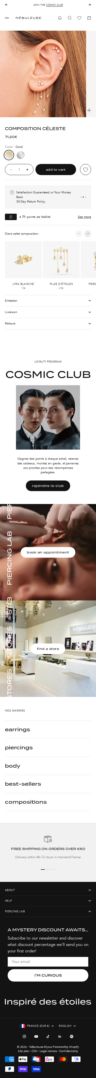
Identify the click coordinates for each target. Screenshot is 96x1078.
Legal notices (48, 1051)
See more (84, 217)
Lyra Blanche (23, 284)
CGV (34, 1051)
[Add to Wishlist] (85, 169)
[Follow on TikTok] (48, 1036)
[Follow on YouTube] (36, 1036)
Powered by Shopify (66, 1047)
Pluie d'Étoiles (61, 284)
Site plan (23, 1051)
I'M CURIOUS (48, 975)
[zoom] (89, 110)
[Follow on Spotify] (72, 1036)
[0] (79, 18)
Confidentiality (68, 1051)
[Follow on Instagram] (24, 1036)
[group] (48, 849)
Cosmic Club (54, 5)
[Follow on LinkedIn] (60, 1036)
